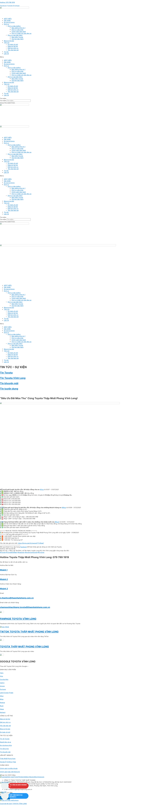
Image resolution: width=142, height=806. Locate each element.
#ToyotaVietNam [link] (11, 552)
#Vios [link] (42, 489)
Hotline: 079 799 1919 (7, 2)
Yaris (1, 673)
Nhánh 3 (4, 588)
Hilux (1, 696)
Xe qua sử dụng (9, 22)
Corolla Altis (4, 679)
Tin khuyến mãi (9, 383)
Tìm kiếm (3, 101)
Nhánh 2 (4, 579)
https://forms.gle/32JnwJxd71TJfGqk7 (31, 543)
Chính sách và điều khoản (9, 768)
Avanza (2, 702)
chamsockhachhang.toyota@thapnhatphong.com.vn (25, 607)
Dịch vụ (6, 24)
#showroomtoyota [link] (31, 552)
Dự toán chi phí (13, 44)
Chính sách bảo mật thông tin (10, 772)
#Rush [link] (57, 522)
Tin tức (6, 52)
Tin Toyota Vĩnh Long (13, 378)
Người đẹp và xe (5, 742)
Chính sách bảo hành (19, 31)
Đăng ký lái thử (13, 46)
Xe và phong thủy (6, 745)
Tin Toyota (6, 372)
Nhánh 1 (4, 570)
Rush (1, 706)
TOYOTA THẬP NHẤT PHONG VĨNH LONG (24, 646)
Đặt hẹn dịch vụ (13, 48)
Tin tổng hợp (4, 749)
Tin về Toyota (4, 739)
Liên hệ (6, 54)
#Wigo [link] (64, 507)
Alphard (2, 712)
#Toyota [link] (3, 552)
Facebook (23, 547)
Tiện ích (6, 43)
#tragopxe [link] (20, 552)
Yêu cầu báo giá (13, 50)
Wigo (1, 699)
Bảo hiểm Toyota (17, 37)
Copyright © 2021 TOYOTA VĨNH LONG (13, 804)
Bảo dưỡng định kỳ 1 (18, 28)
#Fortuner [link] (41, 552)
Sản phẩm (7, 20)
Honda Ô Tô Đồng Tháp (8, 762)
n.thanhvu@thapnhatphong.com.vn (17, 598)
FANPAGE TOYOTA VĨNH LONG (18, 618)
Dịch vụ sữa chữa (17, 30)
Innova (2, 686)
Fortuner (3, 689)
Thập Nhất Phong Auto (7, 758)
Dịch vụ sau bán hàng (15, 35)
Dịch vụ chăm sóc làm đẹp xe (21, 33)
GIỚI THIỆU (8, 19)
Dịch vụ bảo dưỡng (14, 26)
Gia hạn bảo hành (17, 39)
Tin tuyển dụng (9, 388)
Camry (2, 683)
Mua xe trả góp (9, 41)
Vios (1, 676)
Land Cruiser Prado (6, 693)
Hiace (2, 709)
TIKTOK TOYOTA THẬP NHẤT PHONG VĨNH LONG (29, 631)
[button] (71, 57)
